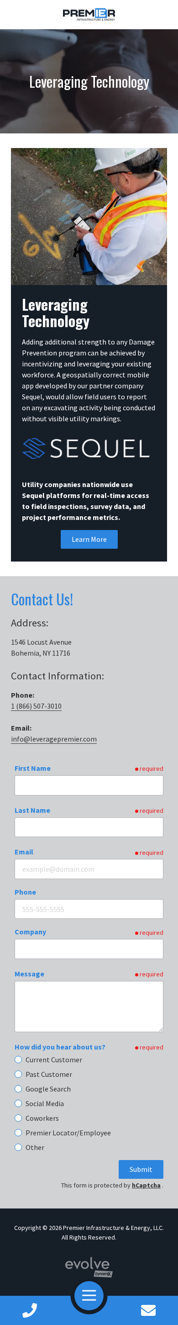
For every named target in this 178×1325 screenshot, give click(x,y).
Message (29, 973)
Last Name (32, 810)
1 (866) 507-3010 (36, 705)
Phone (25, 891)
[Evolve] (89, 1267)
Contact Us (148, 1310)
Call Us (29, 1310)
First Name (33, 768)
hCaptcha (146, 1185)
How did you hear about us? (60, 1046)
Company (30, 931)
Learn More (89, 539)
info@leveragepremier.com (54, 738)
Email (24, 851)
